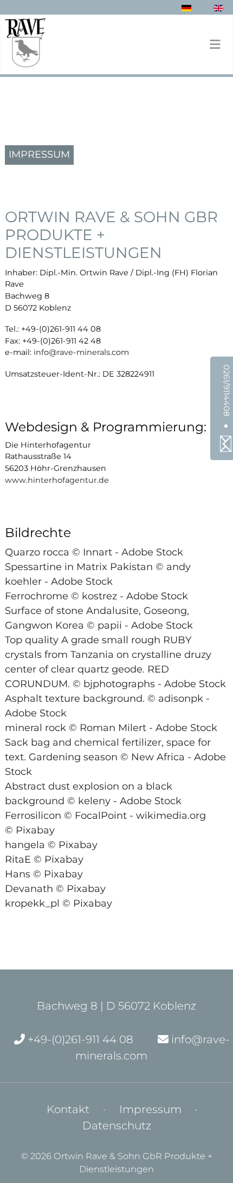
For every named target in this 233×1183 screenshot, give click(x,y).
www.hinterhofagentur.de (57, 480)
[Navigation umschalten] (215, 44)
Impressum (150, 1109)
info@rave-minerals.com (81, 352)
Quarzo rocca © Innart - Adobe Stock (94, 552)
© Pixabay (30, 830)
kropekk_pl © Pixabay (58, 903)
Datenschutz (116, 1125)
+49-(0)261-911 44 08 (79, 1039)
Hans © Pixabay (44, 874)
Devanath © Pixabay (55, 889)
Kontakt (68, 1109)
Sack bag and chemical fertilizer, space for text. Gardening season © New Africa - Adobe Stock (115, 757)
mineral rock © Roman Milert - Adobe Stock (111, 728)
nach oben (182, 1165)
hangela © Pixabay (51, 845)
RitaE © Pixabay (44, 859)
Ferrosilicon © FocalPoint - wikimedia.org (105, 816)
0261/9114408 (226, 390)
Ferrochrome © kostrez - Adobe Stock (96, 596)
